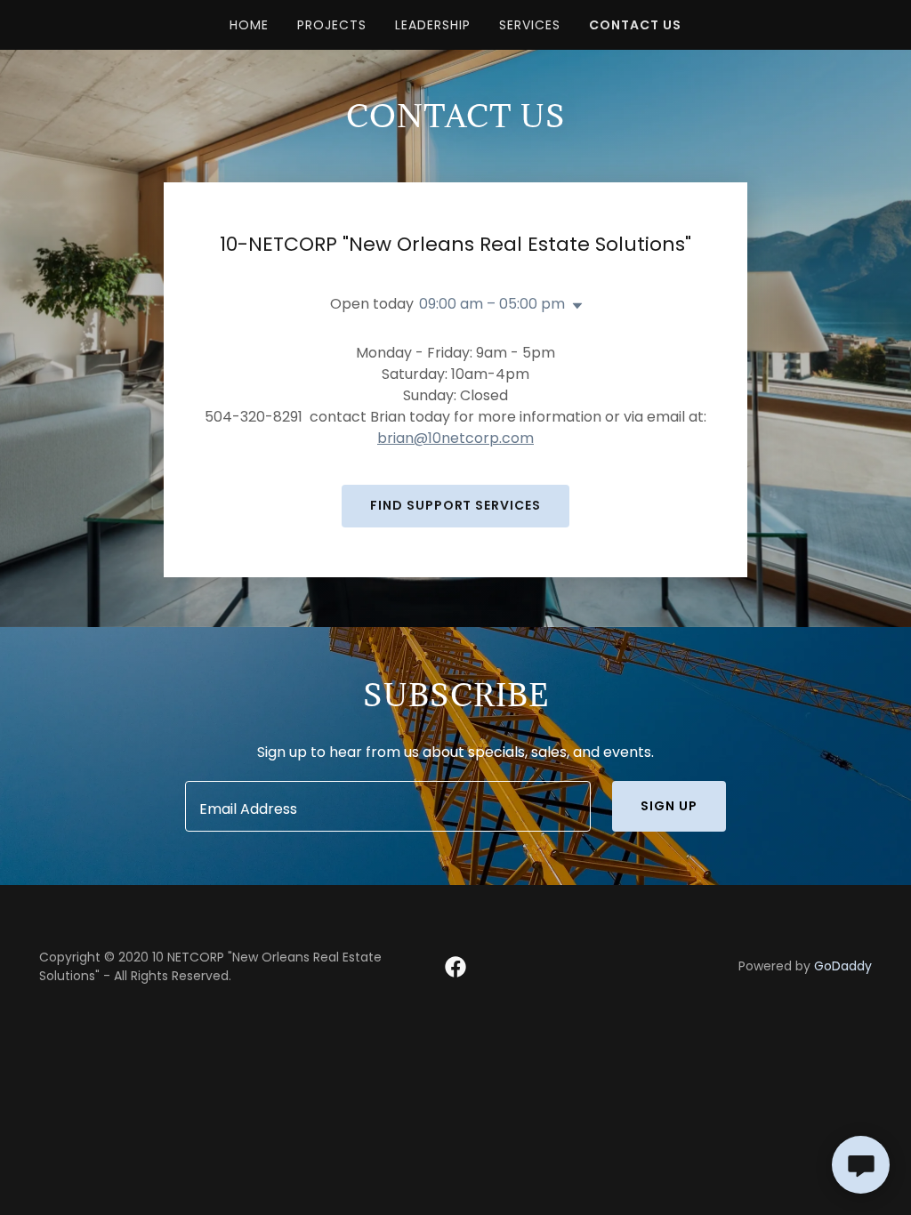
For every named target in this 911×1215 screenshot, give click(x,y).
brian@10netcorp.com (455, 438)
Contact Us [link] (635, 25)
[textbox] (388, 806)
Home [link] (249, 25)
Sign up (669, 806)
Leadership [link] (433, 25)
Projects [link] (332, 25)
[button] (574, 306)
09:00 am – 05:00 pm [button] (492, 304)
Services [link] (529, 25)
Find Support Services (456, 505)
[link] (455, 967)
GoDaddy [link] (843, 966)
